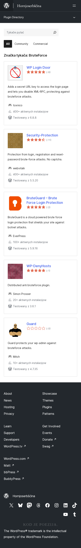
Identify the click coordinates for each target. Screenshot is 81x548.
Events (47, 433)
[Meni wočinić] (75, 5)
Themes (47, 400)
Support (9, 433)
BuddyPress (14, 479)
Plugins (47, 407)
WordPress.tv (15, 446)
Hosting (9, 407)
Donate (49, 439)
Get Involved (51, 426)
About (8, 393)
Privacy (9, 414)
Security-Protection (42, 135)
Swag (48, 446)
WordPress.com (16, 459)
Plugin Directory (14, 17)
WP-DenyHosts (39, 266)
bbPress (11, 472)
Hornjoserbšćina (24, 496)
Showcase (49, 393)
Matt (9, 465)
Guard (31, 324)
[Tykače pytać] (55, 32)
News (8, 400)
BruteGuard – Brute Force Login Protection (45, 200)
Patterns (48, 414)
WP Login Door (38, 67)
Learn (7, 426)
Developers (11, 439)
